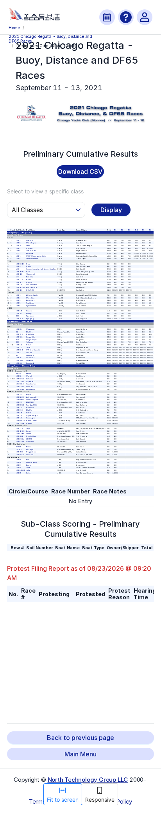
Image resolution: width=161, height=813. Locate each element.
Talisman (30, 342)
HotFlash (30, 248)
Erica (28, 264)
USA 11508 (20, 423)
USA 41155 (20, 431)
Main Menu (80, 754)
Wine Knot (30, 441)
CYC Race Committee (34, 350)
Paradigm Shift (32, 405)
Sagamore (30, 381)
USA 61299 (20, 441)
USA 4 (18, 246)
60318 (18, 447)
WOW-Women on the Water (37, 256)
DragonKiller (31, 337)
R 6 (150, 230)
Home (14, 27)
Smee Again (31, 418)
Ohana (29, 433)
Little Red (30, 355)
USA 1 (18, 256)
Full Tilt (29, 413)
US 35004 (19, 384)
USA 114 (19, 428)
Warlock (29, 376)
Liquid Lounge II (32, 415)
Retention (30, 277)
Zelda (28, 347)
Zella (28, 470)
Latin (28, 246)
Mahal (29, 345)
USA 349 (19, 311)
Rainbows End (32, 287)
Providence (31, 303)
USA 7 (18, 297)
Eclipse (29, 394)
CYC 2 (18, 253)
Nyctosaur (30, 316)
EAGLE (29, 373)
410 (17, 277)
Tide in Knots (31, 251)
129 (17, 316)
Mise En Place (32, 436)
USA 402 (19, 274)
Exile (28, 460)
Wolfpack (30, 240)
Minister (29, 282)
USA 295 (19, 313)
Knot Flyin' (30, 449)
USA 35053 (20, 389)
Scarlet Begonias (33, 399)
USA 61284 (20, 439)
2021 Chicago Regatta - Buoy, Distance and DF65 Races (50, 38)
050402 (19, 449)
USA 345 (19, 285)
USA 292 (19, 358)
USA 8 (18, 243)
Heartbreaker (31, 384)
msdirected (31, 358)
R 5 (143, 230)
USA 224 (19, 350)
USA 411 (19, 282)
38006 (18, 373)
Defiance (30, 379)
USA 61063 (20, 433)
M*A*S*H (30, 290)
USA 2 (18, 248)
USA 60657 (20, 399)
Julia (28, 467)
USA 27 (18, 353)
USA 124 (19, 280)
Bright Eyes (31, 300)
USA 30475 (20, 264)
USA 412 (19, 290)
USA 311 (19, 266)
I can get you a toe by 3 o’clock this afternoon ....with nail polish (49, 269)
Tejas (28, 428)
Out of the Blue (32, 285)
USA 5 (18, 258)
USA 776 (19, 363)
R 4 (136, 230)
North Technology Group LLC (88, 779)
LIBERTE (29, 439)
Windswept (31, 329)
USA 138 (19, 337)
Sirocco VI (30, 455)
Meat (28, 272)
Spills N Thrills (32, 306)
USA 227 (19, 329)
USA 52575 (20, 379)
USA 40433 (20, 272)
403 (17, 269)
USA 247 (19, 407)
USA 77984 (20, 381)
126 (17, 342)
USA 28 (18, 376)
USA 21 (18, 465)
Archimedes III (32, 397)
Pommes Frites (32, 421)
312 (17, 339)
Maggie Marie (31, 452)
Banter (29, 465)
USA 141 (19, 418)
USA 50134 (20, 455)
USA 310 (19, 410)
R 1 (115, 230)
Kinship (29, 313)
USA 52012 (20, 387)
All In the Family (32, 295)
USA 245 (19, 415)
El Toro (29, 280)
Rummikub (30, 363)
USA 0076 (19, 436)
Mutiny (29, 266)
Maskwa (29, 423)
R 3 (129, 230)
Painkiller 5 (30, 407)
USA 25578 (20, 405)
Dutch (29, 473)
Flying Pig (30, 319)
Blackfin (29, 410)
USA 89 (18, 462)
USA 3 (18, 240)
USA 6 (18, 251)
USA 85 (18, 467)
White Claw (31, 297)
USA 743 (19, 347)
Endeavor (30, 253)
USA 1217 (19, 334)
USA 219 (19, 402)
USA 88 (18, 460)
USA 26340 (20, 287)
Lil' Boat (29, 353)
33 (17, 355)
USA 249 (19, 413)
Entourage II (31, 389)
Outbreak (30, 360)
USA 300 (19, 360)
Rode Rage (30, 334)
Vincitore (30, 387)
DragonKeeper (32, 339)
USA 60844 (20, 421)
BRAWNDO (30, 402)
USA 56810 (20, 397)
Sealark (29, 311)
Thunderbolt (31, 274)
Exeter (29, 431)
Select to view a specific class (45, 191)
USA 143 (19, 345)
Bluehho (29, 331)
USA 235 (19, 394)
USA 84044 (20, 470)
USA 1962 (19, 452)
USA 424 (19, 319)
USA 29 (18, 473)
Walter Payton (32, 243)
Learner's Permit (32, 258)
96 (17, 331)
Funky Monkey (32, 462)
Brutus (29, 447)
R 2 (122, 230)
